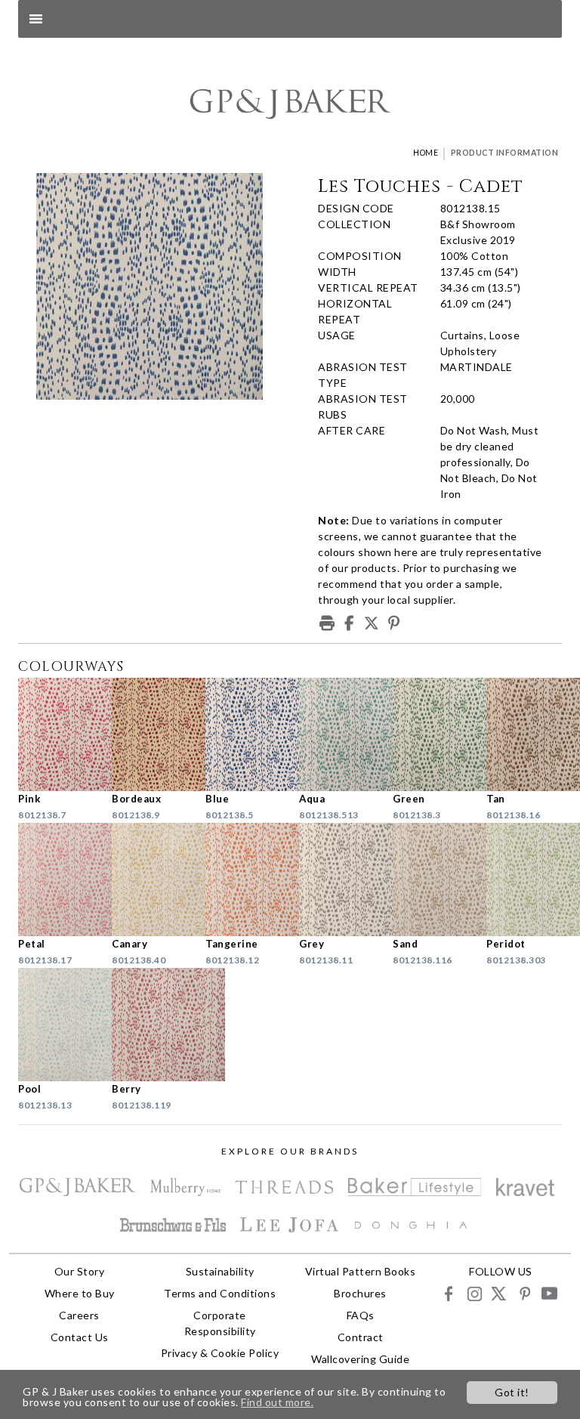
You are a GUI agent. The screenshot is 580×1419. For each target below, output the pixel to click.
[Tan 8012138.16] (524, 734)
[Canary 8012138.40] (149, 879)
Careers (79, 1315)
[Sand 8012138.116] (430, 879)
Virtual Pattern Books (360, 1271)
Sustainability (220, 1271)
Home (425, 152)
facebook (449, 1293)
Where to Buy (80, 1293)
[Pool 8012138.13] (56, 1024)
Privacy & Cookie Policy (220, 1352)
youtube (548, 1293)
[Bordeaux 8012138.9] (149, 734)
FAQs (361, 1315)
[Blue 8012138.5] (243, 734)
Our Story (79, 1271)
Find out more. (277, 1402)
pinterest (523, 1293)
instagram (474, 1293)
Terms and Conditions (220, 1293)
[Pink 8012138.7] (56, 734)
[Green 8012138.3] (430, 734)
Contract (361, 1337)
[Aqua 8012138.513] (337, 734)
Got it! (512, 1392)
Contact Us (80, 1337)
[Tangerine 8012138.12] (243, 879)
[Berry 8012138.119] (149, 1024)
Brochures (360, 1293)
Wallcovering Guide (360, 1359)
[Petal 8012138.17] (56, 879)
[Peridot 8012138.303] (524, 879)
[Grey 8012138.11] (337, 879)
